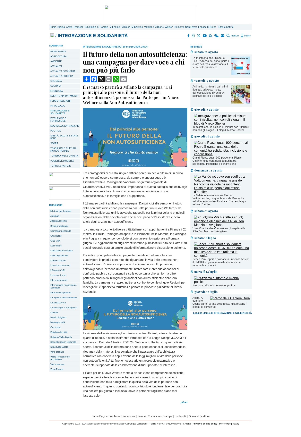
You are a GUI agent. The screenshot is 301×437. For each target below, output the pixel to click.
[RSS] (210, 35)
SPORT (54, 143)
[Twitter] (199, 35)
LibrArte (54, 312)
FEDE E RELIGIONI (60, 101)
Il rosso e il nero (58, 275)
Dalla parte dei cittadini (61, 250)
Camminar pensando (60, 231)
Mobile (247, 35)
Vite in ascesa (57, 364)
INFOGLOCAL (57, 105)
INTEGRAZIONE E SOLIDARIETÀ (59, 112)
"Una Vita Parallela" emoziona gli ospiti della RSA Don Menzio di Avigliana (218, 230)
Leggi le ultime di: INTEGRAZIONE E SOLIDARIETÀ (222, 313)
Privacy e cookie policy (205, 423)
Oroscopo (55, 327)
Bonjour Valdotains (59, 226)
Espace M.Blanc (207, 27)
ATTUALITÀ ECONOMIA (62, 71)
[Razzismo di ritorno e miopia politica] (222, 282)
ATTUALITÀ (56, 66)
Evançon (79, 27)
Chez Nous (56, 236)
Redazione (128, 416)
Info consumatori (58, 280)
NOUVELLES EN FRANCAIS (64, 126)
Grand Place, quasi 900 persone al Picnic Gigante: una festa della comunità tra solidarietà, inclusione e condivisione (217, 160)
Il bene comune (58, 260)
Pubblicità (180, 416)
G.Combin (90, 27)
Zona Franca (56, 369)
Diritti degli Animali (59, 255)
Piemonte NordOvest (185, 27)
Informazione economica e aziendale (63, 286)
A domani (54, 216)
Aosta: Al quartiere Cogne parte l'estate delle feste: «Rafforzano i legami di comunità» (219, 302)
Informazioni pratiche (60, 292)
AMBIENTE (56, 61)
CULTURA (55, 86)
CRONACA (56, 81)
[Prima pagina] (52, 35)
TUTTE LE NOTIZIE (60, 166)
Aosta (69, 27)
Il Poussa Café (57, 270)
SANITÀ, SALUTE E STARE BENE (64, 137)
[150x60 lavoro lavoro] (64, 183)
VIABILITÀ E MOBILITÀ (62, 161)
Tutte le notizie (225, 27)
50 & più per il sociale (60, 211)
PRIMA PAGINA (58, 51)
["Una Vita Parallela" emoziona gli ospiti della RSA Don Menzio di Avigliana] (222, 225)
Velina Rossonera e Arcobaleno (60, 358)
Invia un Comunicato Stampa (155, 416)
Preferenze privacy (229, 423)
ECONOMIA (56, 91)
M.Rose (126, 27)
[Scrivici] (223, 35)
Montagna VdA (57, 322)
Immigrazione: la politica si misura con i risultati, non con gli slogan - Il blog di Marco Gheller (221, 128)
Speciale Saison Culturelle (63, 342)
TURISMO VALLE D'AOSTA (64, 155)
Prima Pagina (57, 27)
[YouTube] (205, 35)
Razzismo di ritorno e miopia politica (213, 285)
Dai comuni (55, 245)
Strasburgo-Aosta (59, 347)
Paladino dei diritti (58, 332)
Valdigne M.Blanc (154, 27)
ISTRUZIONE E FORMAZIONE (58, 119)
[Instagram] (193, 35)
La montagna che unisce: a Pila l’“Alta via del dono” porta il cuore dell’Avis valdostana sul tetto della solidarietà (210, 62)
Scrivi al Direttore (199, 416)
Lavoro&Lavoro (58, 302)
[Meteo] (216, 35)
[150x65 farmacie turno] (64, 198)
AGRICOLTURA (58, 56)
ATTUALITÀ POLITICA (61, 76)
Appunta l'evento (58, 221)
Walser (169, 27)
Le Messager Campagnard (63, 307)
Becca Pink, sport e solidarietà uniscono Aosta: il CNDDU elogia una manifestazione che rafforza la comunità (220, 262)
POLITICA (55, 130)
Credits (187, 423)
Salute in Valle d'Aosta (61, 337)
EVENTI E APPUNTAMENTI (64, 96)
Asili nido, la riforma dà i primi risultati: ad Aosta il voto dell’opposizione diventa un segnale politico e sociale (210, 91)
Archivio (234, 35)
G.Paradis (102, 27)
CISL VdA (55, 240)
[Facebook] (188, 35)
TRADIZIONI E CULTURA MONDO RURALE (63, 149)
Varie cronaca (57, 352)
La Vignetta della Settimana (63, 297)
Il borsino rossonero (60, 265)
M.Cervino (137, 27)
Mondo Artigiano (58, 317)
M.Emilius (115, 27)
